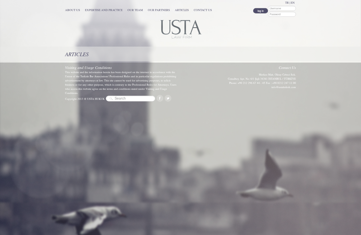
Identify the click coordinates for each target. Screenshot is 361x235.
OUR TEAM (135, 10)
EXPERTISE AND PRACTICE (104, 10)
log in (261, 11)
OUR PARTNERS (159, 10)
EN (293, 2)
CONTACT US (203, 10)
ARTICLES (182, 10)
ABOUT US (72, 10)
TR (287, 2)
